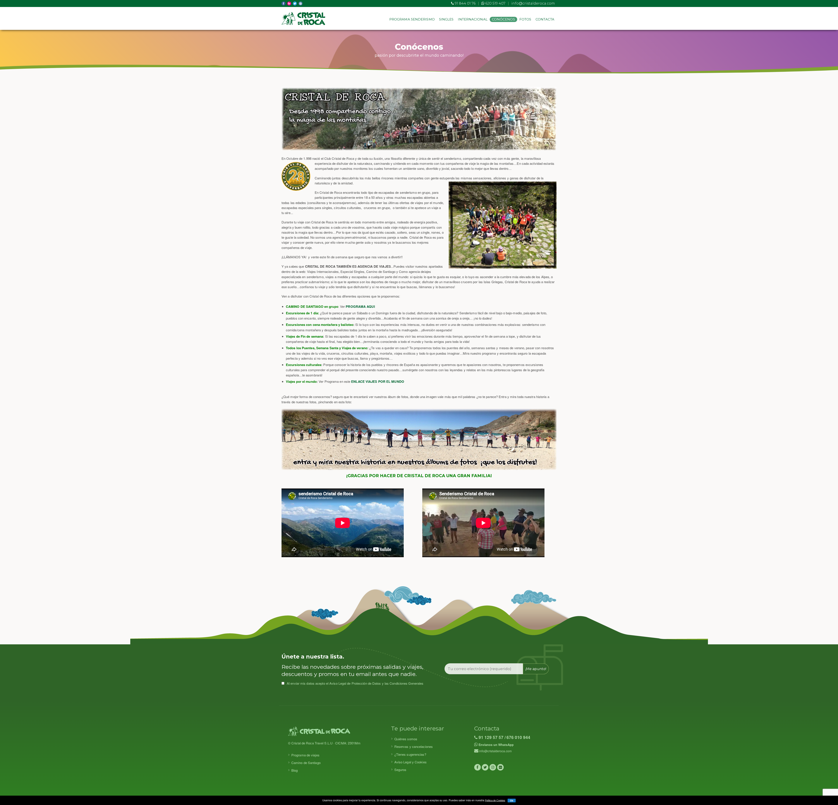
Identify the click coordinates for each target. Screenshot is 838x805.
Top (827, 794)
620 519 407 (494, 3)
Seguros (400, 769)
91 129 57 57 (490, 737)
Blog (294, 770)
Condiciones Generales (406, 683)
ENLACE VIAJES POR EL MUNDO (377, 381)
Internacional (472, 19)
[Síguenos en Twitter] (485, 767)
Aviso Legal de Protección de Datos (355, 683)
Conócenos (503, 19)
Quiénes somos (405, 739)
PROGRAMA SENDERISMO (412, 19)
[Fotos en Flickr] (500, 767)
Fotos (525, 19)
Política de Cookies (495, 800)
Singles (446, 19)
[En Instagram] (492, 767)
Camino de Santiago (306, 762)
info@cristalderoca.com (533, 3)
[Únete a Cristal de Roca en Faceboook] (477, 767)
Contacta (545, 19)
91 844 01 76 (465, 3)
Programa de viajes (305, 755)
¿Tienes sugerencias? (410, 754)
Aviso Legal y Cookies (410, 762)
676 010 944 (518, 737)
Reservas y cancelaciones (413, 746)
